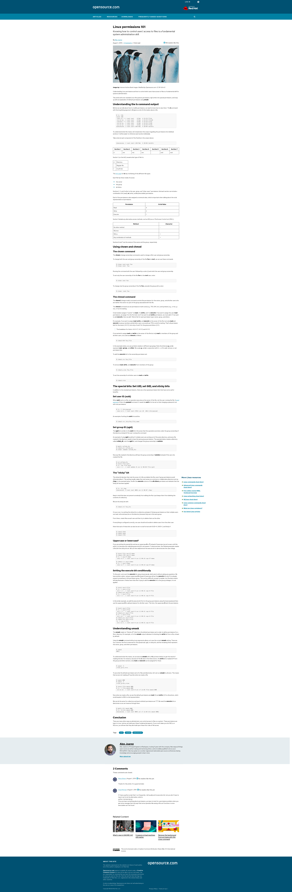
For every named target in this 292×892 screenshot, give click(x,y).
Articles (97, 17)
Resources (112, 17)
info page (118, 173)
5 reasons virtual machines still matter (145, 836)
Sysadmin (128, 732)
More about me (125, 756)
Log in (187, 2)
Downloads (127, 17)
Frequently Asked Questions (152, 17)
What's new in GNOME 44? (123, 835)
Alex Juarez (118, 40)
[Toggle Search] (194, 16)
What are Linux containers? (193, 508)
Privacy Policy (153, 889)
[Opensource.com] (106, 7)
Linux (121, 732)
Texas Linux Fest (137, 732)
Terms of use (163, 889)
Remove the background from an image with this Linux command (167, 837)
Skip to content (167, 484)
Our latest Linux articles (192, 511)
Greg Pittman (122, 790)
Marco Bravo (122, 778)
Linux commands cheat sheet (194, 482)
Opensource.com (108, 870)
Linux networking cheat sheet (194, 496)
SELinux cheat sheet (191, 499)
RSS (198, 2)
